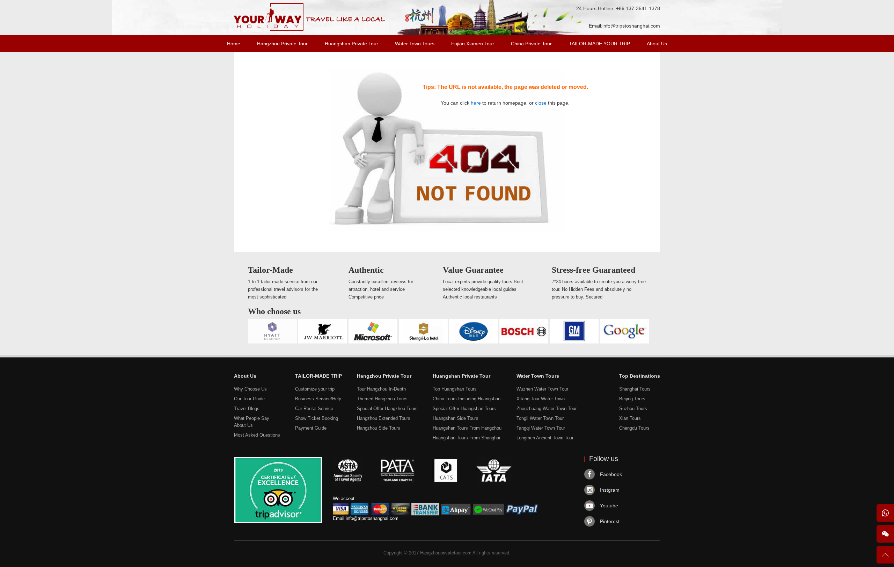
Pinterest (610, 521)
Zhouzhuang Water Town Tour (546, 408)
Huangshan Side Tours (455, 418)
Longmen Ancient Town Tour (544, 437)
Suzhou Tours (633, 408)
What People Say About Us (251, 422)
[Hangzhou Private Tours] (309, 29)
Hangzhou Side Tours (378, 428)
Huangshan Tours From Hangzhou (467, 428)
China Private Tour (531, 43)
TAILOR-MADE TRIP (318, 376)
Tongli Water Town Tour (540, 418)
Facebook (611, 474)
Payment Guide (311, 428)
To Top (885, 558)
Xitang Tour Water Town (540, 398)
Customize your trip (315, 389)
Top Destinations (639, 376)
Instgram (610, 490)
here (476, 103)
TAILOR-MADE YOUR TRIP (599, 43)
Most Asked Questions (257, 435)
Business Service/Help (318, 398)
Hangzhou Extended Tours (383, 418)
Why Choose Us (250, 389)
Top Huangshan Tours (455, 389)
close (541, 103)
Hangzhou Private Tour (282, 43)
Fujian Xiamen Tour (472, 43)
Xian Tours (630, 418)
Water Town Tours (414, 43)
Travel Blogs (246, 408)
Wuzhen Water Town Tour (542, 389)
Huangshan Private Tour (351, 43)
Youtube (609, 505)
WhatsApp (885, 513)
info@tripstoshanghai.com (631, 26)
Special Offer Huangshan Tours (464, 408)
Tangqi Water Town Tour (540, 428)
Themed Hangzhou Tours (382, 398)
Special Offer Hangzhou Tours (387, 408)
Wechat (885, 534)
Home (233, 43)
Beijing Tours (632, 398)
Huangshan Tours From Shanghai (466, 437)
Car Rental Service (314, 408)
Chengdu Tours (634, 428)
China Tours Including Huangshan (466, 398)
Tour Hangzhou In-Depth (381, 389)
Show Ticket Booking (316, 418)
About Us (657, 43)
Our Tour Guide (249, 398)
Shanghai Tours (635, 389)
